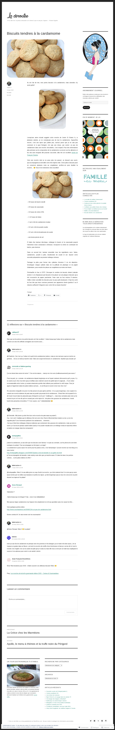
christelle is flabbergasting (21, 366)
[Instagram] (105, 720)
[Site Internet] (98, 720)
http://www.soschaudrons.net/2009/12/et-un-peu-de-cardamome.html (29, 509)
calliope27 (15, 332)
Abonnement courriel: (93, 90)
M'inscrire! (86, 107)
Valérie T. (9, 87)
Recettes (9, 92)
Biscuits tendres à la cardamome (93, 212)
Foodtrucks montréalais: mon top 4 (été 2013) (58, 706)
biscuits (9, 95)
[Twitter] (90, 720)
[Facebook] (94, 720)
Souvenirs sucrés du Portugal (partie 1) (56, 691)
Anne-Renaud (17, 485)
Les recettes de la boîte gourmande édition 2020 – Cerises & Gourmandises (35, 573)
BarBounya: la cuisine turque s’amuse (56, 700)
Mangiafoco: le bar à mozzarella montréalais (58, 702)
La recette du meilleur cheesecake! (93, 199)
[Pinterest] (102, 720)
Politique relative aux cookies (46, 727)
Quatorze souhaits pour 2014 (54, 704)
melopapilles (16, 436)
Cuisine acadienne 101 (52, 693)
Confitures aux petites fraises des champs (95, 207)
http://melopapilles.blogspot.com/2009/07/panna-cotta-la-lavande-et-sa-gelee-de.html (34, 453)
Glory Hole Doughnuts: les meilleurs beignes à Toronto (60, 708)
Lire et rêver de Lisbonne (52, 695)
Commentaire (70, 612)
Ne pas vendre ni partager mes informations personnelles (58, 721)
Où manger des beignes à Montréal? (56, 699)
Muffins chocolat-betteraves (91, 210)
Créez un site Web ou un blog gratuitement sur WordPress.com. (25, 721)
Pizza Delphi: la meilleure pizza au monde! (95, 209)
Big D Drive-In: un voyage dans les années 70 (58, 697)
